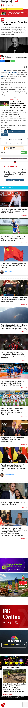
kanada (2, 134)
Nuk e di (20, 180)
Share (3, 60)
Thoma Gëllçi (8, 271)
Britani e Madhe (21, 131)
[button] (3, 704)
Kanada (16, 74)
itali (6, 134)
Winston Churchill (11, 72)
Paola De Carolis (9, 474)
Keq (14, 180)
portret (5, 70)
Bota (2, 19)
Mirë (9, 180)
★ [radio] (6, 143)
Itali (2, 76)
